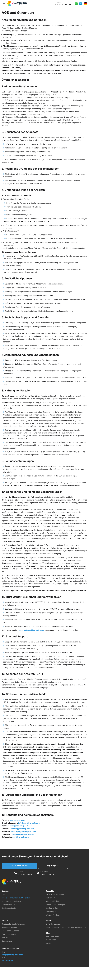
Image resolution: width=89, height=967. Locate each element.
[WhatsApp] (38, 873)
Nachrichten (51, 940)
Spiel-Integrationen (9, 927)
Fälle (3, 894)
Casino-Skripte (52, 908)
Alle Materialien (52, 936)
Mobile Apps (51, 911)
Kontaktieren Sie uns (19, 865)
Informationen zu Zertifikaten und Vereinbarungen (66, 927)
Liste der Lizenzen (53, 924)
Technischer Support (10, 931)
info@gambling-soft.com (29, 823)
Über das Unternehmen (11, 901)
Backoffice (6, 937)
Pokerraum (50, 898)
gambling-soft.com (18, 820)
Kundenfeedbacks (9, 908)
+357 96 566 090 (25, 874)
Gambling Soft (8, 960)
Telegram (55, 865)
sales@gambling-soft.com (21, 826)
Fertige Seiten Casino (55, 894)
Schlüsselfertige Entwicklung (13, 924)
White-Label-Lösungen (55, 905)
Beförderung (7, 941)
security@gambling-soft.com (31, 630)
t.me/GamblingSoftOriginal (22, 834)
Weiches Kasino (52, 901)
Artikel (49, 943)
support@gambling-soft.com (22, 829)
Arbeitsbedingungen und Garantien (16, 898)
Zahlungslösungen (9, 934)
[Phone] (15, 873)
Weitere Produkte (53, 915)
